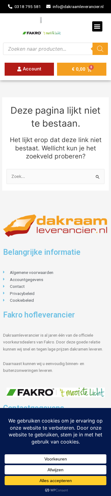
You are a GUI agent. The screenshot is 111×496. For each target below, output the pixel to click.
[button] (97, 26)
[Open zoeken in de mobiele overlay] (55, 49)
